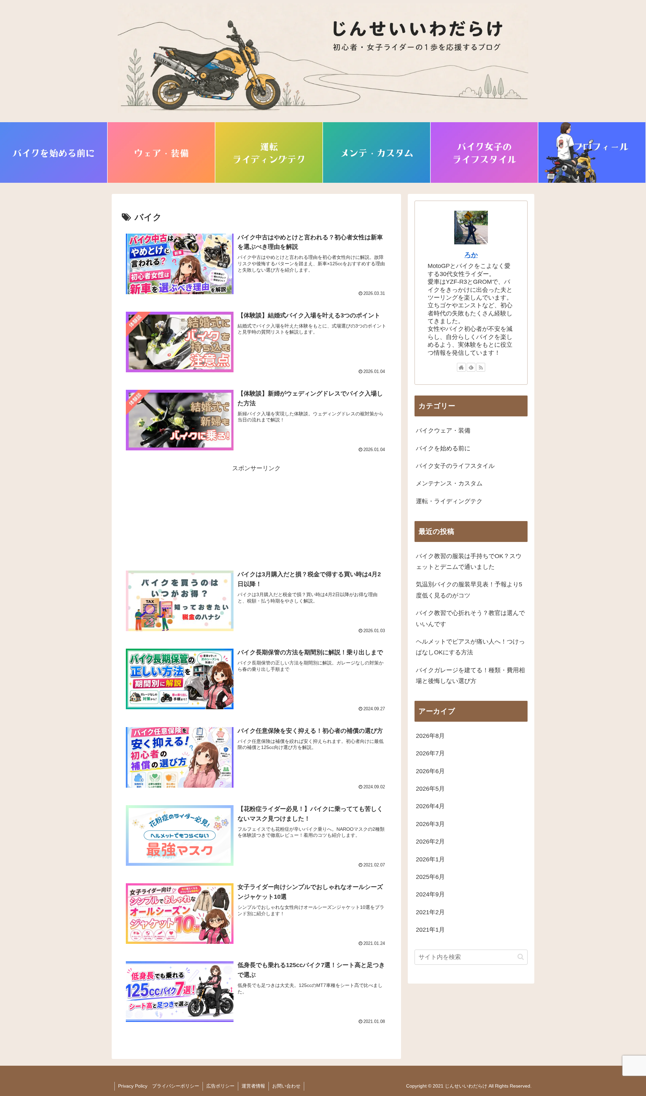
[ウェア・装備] (161, 152)
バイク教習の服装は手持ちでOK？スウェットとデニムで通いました (469, 561)
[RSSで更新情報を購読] (480, 367)
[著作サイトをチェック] (461, 367)
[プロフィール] (592, 152)
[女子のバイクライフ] (484, 152)
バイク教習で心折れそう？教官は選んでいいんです (470, 618)
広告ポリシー (220, 1086)
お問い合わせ (286, 1086)
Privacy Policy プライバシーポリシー (158, 1086)
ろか (471, 255)
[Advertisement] (256, 506)
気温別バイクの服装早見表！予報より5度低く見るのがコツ (469, 589)
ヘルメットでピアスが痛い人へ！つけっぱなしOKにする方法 (470, 647)
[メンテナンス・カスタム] (377, 152)
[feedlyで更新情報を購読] (471, 367)
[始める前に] (54, 152)
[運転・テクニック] (269, 152)
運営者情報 (253, 1086)
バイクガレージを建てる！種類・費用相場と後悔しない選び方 (470, 675)
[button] (521, 957)
